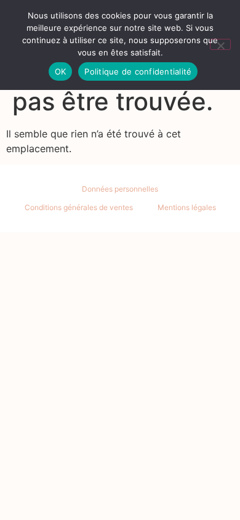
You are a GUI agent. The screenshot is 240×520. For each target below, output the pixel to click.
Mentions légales (187, 207)
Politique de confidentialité (137, 71)
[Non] (220, 44)
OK (60, 71)
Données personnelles (120, 188)
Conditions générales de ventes (79, 207)
